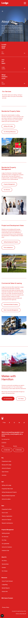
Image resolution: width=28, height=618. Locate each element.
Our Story (4, 560)
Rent (3, 505)
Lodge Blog (4, 584)
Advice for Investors (7, 547)
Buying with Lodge (6, 464)
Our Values (4, 571)
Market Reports (6, 588)
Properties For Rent (7, 509)
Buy (3, 457)
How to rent (5, 512)
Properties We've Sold (7, 488)
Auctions (4, 475)
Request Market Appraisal (8, 495)
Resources (4, 577)
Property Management (8, 529)
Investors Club (5, 550)
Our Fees (4, 540)
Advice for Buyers (6, 468)
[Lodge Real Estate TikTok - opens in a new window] (24, 422)
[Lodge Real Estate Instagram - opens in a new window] (14, 422)
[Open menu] (24, 3)
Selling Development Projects (9, 492)
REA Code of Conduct (7, 598)
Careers (4, 567)
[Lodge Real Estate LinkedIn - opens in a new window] (19, 422)
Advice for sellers (6, 499)
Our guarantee (5, 543)
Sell (3, 481)
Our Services (5, 536)
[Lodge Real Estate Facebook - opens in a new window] (9, 422)
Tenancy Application (7, 516)
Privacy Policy (5, 607)
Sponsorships (5, 564)
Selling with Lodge (6, 485)
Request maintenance (7, 523)
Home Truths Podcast (7, 581)
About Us (4, 557)
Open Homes (5, 471)
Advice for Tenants (6, 519)
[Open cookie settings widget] (2, 615)
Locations (4, 442)
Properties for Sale (6, 461)
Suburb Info (5, 591)
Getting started (6, 533)
